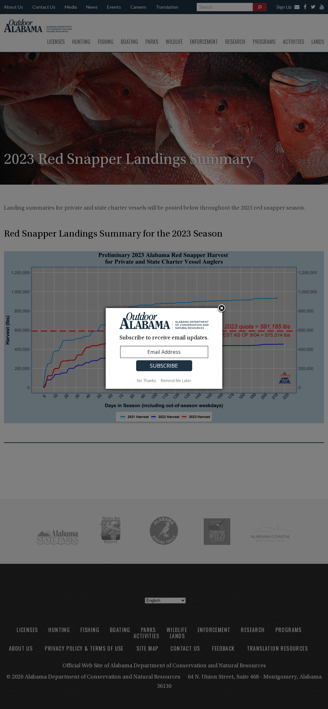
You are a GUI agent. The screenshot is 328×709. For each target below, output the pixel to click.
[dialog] (164, 348)
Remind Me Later (176, 380)
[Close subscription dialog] (221, 308)
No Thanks (146, 380)
